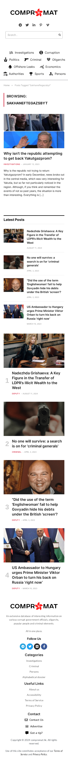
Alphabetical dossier (34, 677)
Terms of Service (34, 700)
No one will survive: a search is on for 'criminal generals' (43, 261)
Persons (34, 671)
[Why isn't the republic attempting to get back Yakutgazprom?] (34, 131)
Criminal (34, 666)
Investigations (34, 660)
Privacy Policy (34, 705)
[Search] (59, 35)
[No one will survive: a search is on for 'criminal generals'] (14, 262)
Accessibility (34, 694)
